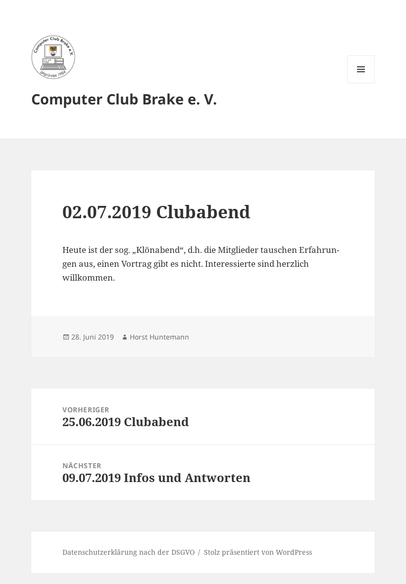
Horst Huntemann (159, 336)
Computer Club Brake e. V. (124, 98)
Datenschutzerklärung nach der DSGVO (128, 552)
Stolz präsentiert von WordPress (258, 552)
